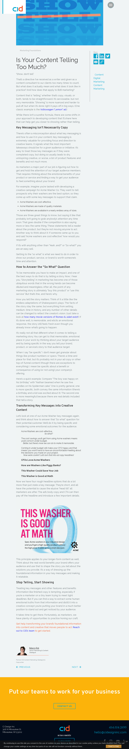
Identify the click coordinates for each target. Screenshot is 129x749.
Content (99, 74)
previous (24, 667)
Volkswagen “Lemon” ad (53, 109)
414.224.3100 (117, 727)
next (75, 667)
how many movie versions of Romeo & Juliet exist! (51, 317)
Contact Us (64, 706)
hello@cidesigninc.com (110, 732)
